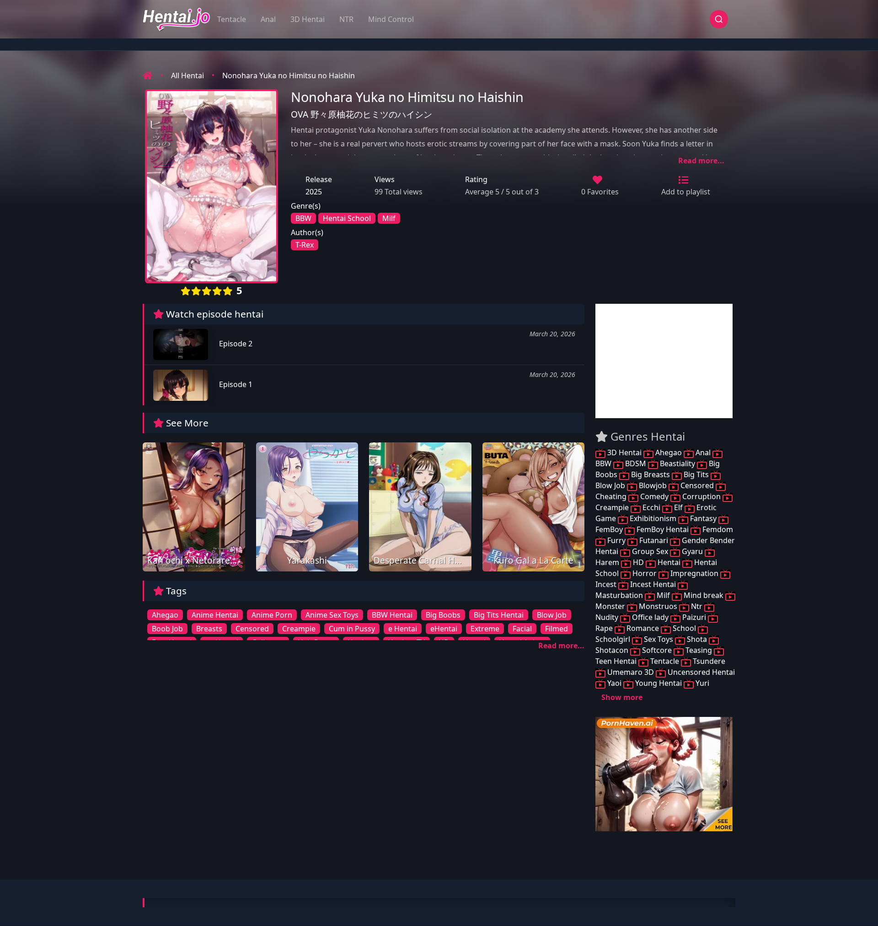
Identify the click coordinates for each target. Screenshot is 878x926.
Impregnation (694, 573)
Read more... (701, 161)
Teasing (699, 650)
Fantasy (703, 518)
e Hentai (402, 629)
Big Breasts (650, 474)
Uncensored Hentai (700, 672)
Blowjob (653, 485)
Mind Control (391, 19)
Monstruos (658, 606)
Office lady (650, 617)
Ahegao (165, 615)
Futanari (653, 540)
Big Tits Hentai (499, 615)
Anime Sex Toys (332, 615)
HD (638, 562)
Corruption (701, 496)
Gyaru (692, 551)
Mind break (703, 595)
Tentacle (231, 19)
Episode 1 (234, 384)
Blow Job (552, 615)
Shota (697, 639)
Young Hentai (658, 683)
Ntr (696, 606)
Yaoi (614, 683)
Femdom (717, 529)
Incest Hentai (653, 584)
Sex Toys (658, 639)
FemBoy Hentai (663, 529)
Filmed (556, 629)
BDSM (635, 463)
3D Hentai (307, 19)
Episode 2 (234, 344)
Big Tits (696, 474)
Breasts (209, 629)
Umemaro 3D (630, 672)
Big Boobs (443, 615)
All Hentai (187, 75)
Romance (643, 628)
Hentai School (347, 218)
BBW (303, 218)
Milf (389, 218)
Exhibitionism (653, 518)
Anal (268, 19)
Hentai (669, 562)
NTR (346, 19)
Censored (252, 629)
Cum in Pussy (352, 629)
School (684, 628)
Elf (678, 507)
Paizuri (694, 617)
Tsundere (708, 661)
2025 (313, 192)
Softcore (657, 650)
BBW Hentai (392, 615)
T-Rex (304, 245)
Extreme (485, 629)
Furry (616, 540)
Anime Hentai (215, 615)
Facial (522, 629)
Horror (644, 573)
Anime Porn (272, 615)
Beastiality (677, 463)
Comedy (654, 496)
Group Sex (650, 551)
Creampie (299, 629)
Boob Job (167, 629)
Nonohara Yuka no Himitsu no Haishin (288, 75)
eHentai (443, 629)
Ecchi (651, 507)
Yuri (701, 683)
